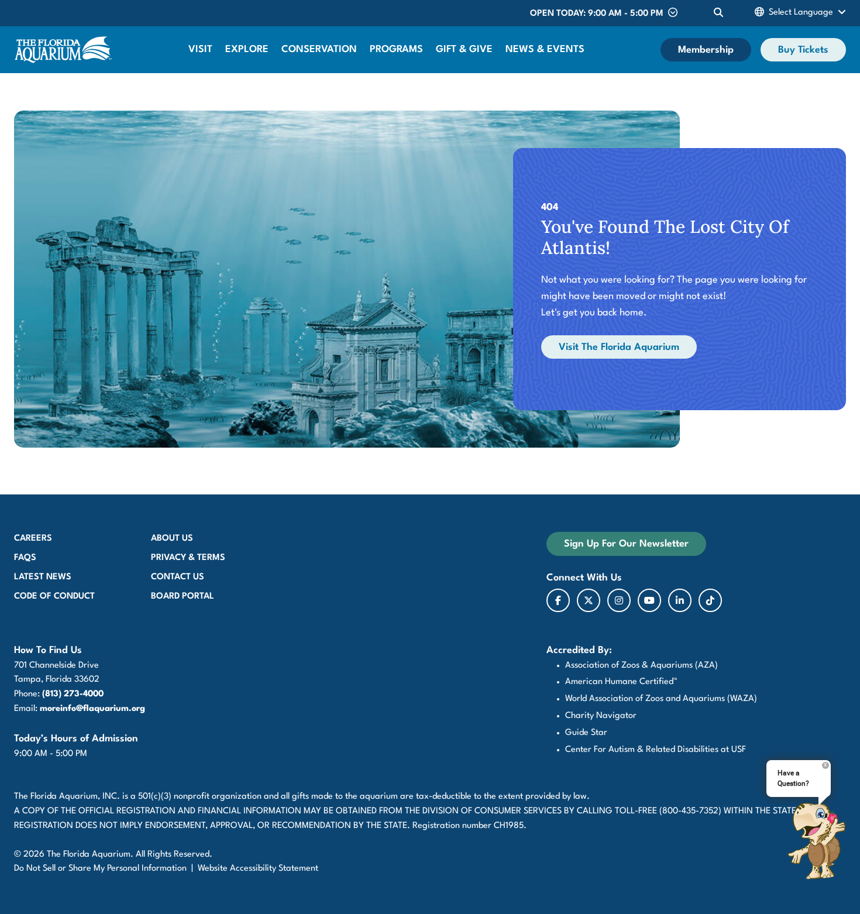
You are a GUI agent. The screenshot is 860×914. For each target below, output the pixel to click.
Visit (200, 49)
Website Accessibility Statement (258, 868)
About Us (172, 538)
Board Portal (182, 596)
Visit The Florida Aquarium (619, 347)
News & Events (544, 49)
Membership (706, 50)
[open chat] (816, 841)
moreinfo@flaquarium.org (92, 709)
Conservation (319, 49)
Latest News (42, 577)
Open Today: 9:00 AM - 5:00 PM (596, 13)
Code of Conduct (54, 596)
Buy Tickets (803, 50)
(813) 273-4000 (73, 694)
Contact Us (177, 577)
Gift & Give (464, 49)
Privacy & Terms (188, 558)
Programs (396, 49)
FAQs (25, 558)
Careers (33, 538)
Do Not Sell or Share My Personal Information (100, 868)
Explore (247, 49)
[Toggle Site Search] (718, 13)
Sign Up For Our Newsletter (626, 544)
